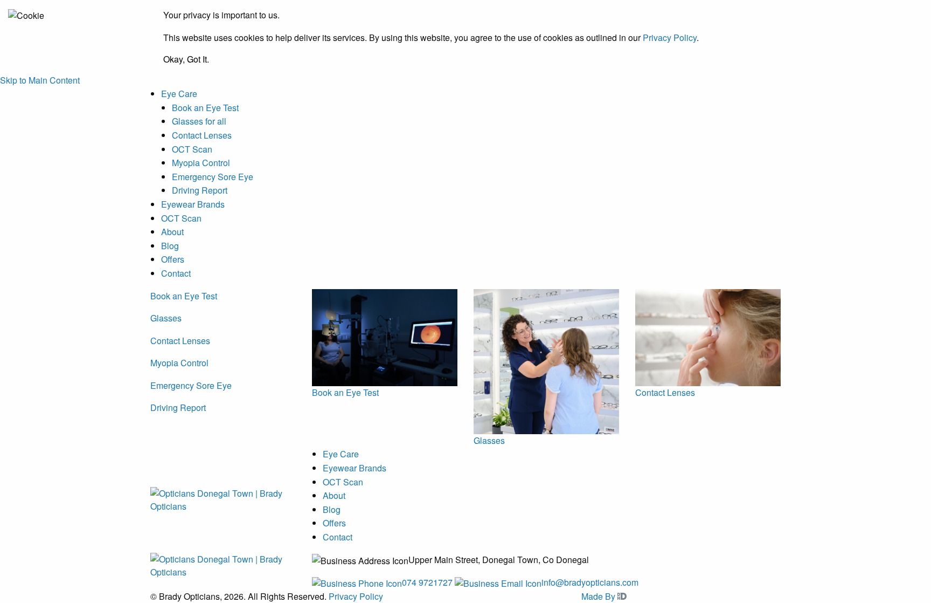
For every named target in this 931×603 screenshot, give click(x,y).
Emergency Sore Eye (212, 176)
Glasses (166, 318)
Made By (599, 596)
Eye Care (179, 93)
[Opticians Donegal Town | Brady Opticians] (223, 498)
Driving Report (199, 190)
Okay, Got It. (186, 59)
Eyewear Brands (193, 204)
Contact (176, 273)
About (172, 231)
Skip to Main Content (40, 80)
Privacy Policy (670, 37)
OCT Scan (192, 149)
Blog (170, 245)
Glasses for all (199, 121)
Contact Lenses (202, 135)
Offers (172, 259)
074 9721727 (427, 582)
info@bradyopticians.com (589, 582)
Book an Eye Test (205, 107)
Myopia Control (201, 162)
